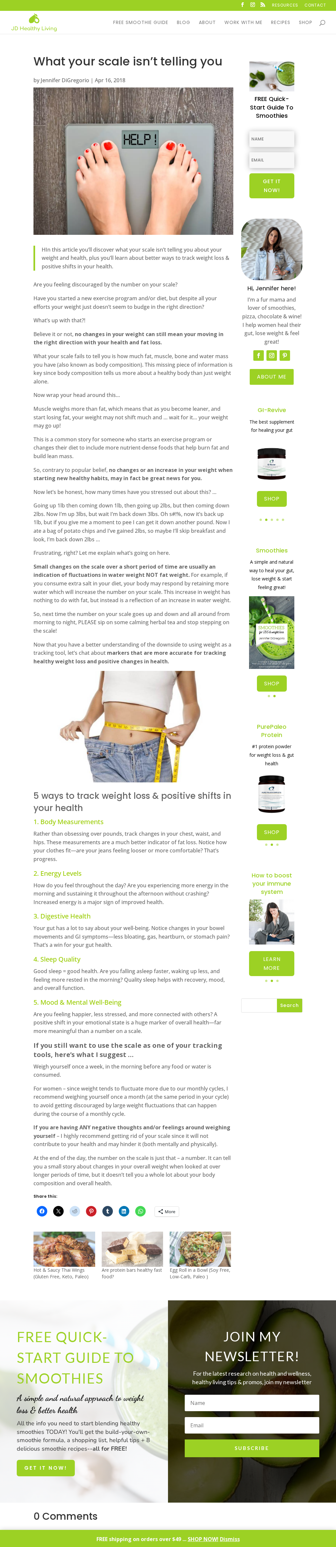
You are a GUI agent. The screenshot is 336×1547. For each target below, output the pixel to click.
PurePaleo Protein (271, 731)
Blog (183, 23)
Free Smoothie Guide (140, 23)
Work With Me (243, 23)
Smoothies (272, 550)
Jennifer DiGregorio (65, 80)
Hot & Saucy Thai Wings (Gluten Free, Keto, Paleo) (61, 1273)
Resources (285, 5)
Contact (315, 5)
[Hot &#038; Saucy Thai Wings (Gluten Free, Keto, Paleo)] (64, 1249)
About (207, 23)
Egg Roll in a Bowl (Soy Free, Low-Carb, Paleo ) (200, 1273)
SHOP (272, 499)
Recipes (280, 23)
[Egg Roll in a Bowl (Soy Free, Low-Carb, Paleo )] (200, 1249)
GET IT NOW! (45, 1467)
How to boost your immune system (272, 883)
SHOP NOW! (203, 1539)
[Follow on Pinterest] (285, 355)
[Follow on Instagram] (271, 355)
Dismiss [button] (230, 1539)
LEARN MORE (272, 963)
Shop (305, 23)
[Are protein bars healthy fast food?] (132, 1249)
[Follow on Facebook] (258, 355)
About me (271, 377)
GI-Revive (272, 410)
